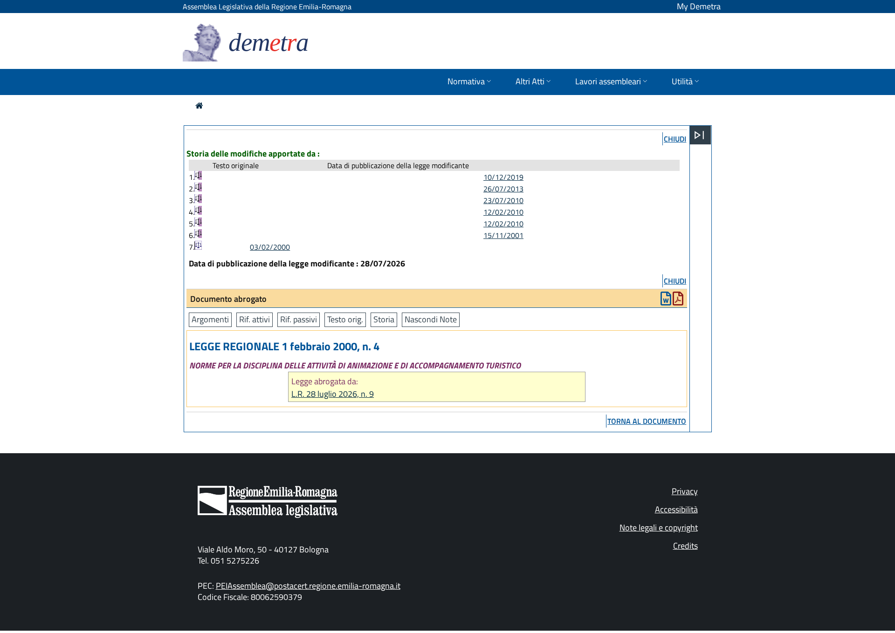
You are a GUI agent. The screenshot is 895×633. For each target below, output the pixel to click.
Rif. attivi (254, 319)
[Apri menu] (699, 135)
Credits (685, 545)
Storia (383, 319)
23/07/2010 (503, 200)
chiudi (675, 138)
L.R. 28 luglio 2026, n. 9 (332, 394)
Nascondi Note (431, 319)
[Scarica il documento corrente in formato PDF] (678, 300)
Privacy (685, 491)
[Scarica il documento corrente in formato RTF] (666, 300)
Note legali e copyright (659, 527)
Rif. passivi (298, 319)
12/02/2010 (503, 212)
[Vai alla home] (199, 105)
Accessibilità (676, 509)
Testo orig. (345, 319)
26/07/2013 (503, 188)
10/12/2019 (503, 177)
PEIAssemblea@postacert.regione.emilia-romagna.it (308, 585)
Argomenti (210, 319)
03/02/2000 (270, 246)
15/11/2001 (503, 235)
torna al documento (646, 421)
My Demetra (699, 6)
